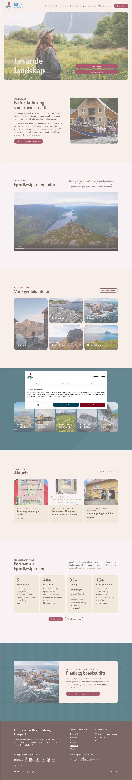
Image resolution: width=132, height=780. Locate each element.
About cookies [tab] (66, 383)
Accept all (92, 405)
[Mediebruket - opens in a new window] (98, 376)
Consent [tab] (38, 383)
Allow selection (66, 405)
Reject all (39, 405)
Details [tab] (93, 383)
